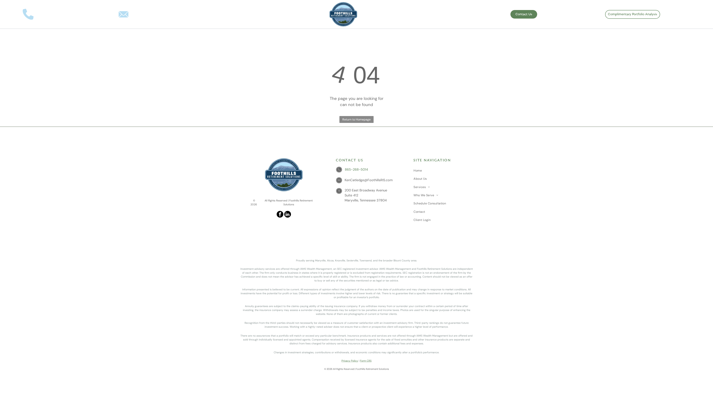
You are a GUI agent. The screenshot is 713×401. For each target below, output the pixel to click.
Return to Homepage (356, 119)
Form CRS (366, 360)
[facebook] (432, 14)
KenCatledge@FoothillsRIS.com (162, 14)
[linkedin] (439, 14)
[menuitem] (279, 35)
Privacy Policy (349, 360)
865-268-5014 (49, 14)
